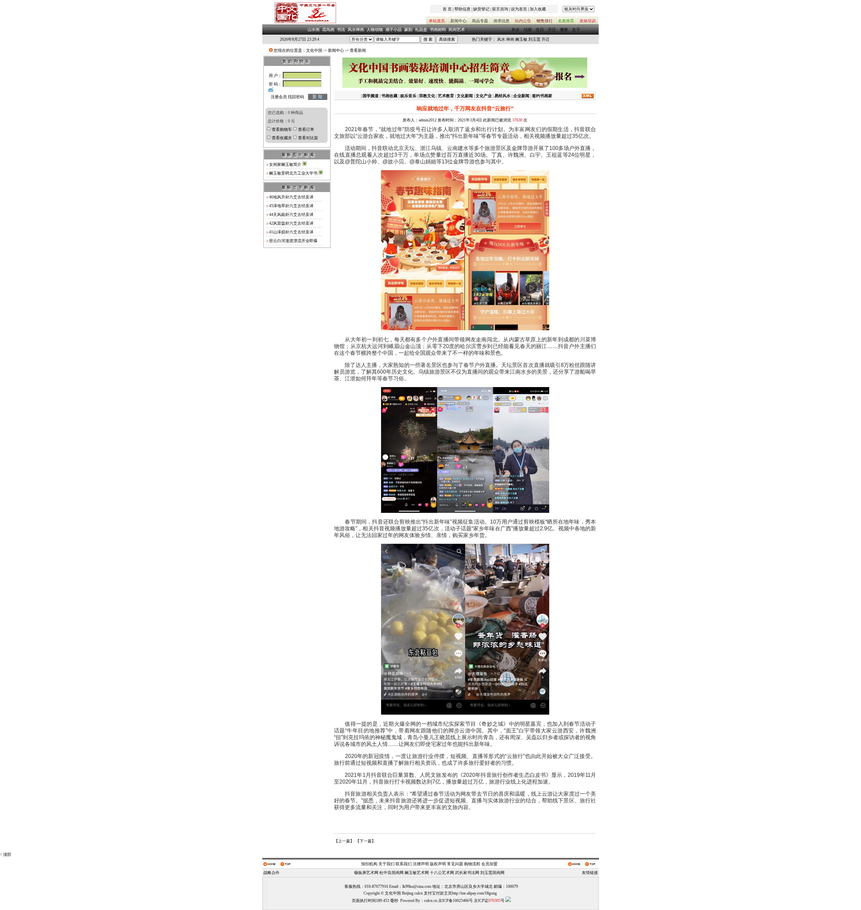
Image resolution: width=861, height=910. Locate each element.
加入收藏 (538, 9)
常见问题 (455, 864)
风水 (516, 29)
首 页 (447, 9)
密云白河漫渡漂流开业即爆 (293, 240)
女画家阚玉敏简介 (285, 164)
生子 (576, 29)
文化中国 (314, 50)
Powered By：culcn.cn (418, 900)
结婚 (528, 29)
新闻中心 (336, 50)
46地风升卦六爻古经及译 (291, 197)
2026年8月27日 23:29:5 (299, 39)
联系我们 (404, 864)
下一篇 (366, 841)
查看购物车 (282, 129)
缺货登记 (481, 9)
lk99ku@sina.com (416, 886)
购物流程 (472, 864)
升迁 (552, 29)
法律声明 (421, 864)
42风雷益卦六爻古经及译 (291, 223)
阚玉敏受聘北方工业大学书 (294, 173)
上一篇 (344, 841)
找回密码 (296, 96)
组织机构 (369, 864)
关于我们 (386, 864)
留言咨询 (500, 9)
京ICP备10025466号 (455, 900)
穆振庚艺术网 (366, 872)
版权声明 (438, 864)
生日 (540, 29)
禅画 (510, 39)
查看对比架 (308, 138)
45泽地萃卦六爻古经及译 (291, 205)
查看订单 (306, 129)
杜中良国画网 (391, 872)
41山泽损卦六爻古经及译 (291, 232)
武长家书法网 (467, 872)
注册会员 (279, 96)
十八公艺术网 (442, 872)
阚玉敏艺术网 (417, 872)
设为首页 (519, 9)
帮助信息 (462, 9)
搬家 (564, 29)
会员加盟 (489, 864)
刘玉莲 (534, 39)
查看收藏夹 (282, 138)
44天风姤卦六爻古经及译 (291, 214)
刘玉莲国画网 (492, 872)
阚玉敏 (521, 39)
